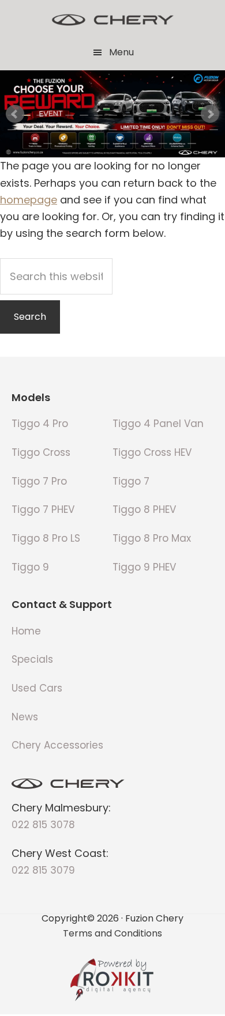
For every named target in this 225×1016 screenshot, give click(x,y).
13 (185, 115)
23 (112, 129)
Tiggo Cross (41, 452)
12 (170, 115)
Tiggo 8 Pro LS (46, 538)
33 (62, 143)
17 (26, 129)
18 (40, 129)
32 (47, 143)
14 (199, 115)
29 (199, 129)
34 (76, 143)
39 (148, 143)
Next (210, 114)
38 (134, 143)
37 (119, 143)
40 (163, 143)
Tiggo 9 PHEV (144, 567)
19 (55, 129)
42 (191, 143)
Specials (32, 659)
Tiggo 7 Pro (39, 481)
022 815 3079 (43, 870)
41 (177, 143)
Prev (15, 114)
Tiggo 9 (30, 567)
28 (185, 129)
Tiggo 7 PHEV (43, 509)
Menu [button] (121, 52)
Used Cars (37, 688)
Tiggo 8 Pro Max (151, 538)
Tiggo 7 (130, 481)
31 (33, 143)
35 (91, 143)
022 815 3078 (43, 825)
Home (26, 631)
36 (105, 143)
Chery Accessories (57, 745)
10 (141, 115)
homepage (28, 199)
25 (141, 129)
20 (69, 129)
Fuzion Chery (112, 20)
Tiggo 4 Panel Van (158, 423)
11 (156, 115)
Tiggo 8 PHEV (144, 509)
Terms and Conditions (112, 932)
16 (11, 129)
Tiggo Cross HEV (152, 452)
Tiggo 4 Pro (40, 423)
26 (156, 129)
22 (98, 129)
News (25, 717)
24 (127, 129)
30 (213, 129)
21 (84, 129)
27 (170, 129)
